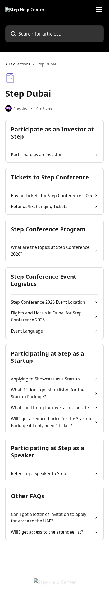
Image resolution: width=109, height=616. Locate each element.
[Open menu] (99, 9)
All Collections (17, 64)
